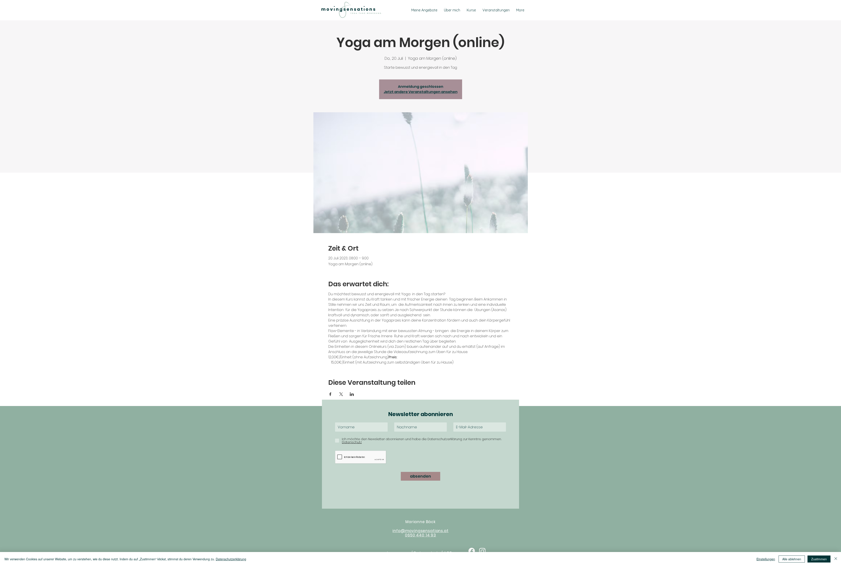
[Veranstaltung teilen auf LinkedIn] (352, 394)
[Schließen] (835, 558)
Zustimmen (819, 559)
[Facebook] (471, 551)
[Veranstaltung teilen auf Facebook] (330, 394)
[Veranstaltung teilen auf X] (341, 394)
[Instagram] (482, 551)
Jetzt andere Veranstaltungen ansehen (421, 91)
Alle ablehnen (791, 559)
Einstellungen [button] (765, 559)
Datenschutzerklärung (231, 559)
